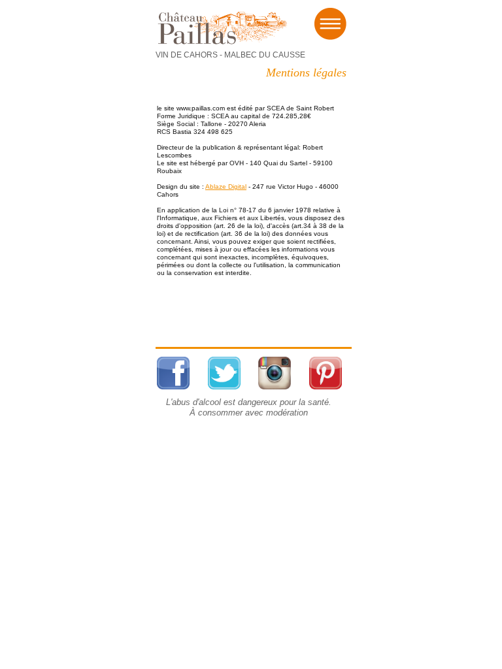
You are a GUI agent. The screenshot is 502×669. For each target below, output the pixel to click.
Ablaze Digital (225, 186)
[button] (330, 22)
